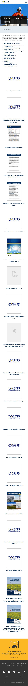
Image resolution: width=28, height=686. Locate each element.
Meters (6, 54)
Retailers (6, 60)
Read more (13, 657)
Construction (7, 46)
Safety (6, 61)
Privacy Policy (15, 665)
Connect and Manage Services (12, 45)
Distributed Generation (10, 48)
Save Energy (7, 63)
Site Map (8, 665)
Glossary (22, 663)
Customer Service (7, 29)
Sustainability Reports (10, 66)
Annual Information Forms (11, 43)
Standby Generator (9, 64)
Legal (21, 665)
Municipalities (8, 57)
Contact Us (16, 663)
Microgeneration (9, 55)
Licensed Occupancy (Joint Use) (13, 51)
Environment (7, 49)
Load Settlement (9, 52)
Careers (10, 663)
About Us (4, 663)
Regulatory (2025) (9, 58)
